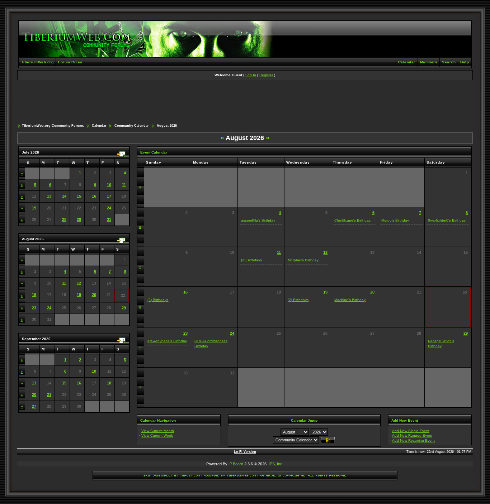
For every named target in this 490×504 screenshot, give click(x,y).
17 (109, 196)
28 (64, 219)
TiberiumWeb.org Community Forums (53, 125)
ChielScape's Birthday (352, 220)
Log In (250, 75)
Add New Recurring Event (413, 440)
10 (109, 185)
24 (109, 208)
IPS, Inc (275, 464)
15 (79, 196)
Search (449, 62)
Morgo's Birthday (395, 220)
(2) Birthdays (157, 300)
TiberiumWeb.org (37, 62)
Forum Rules (70, 62)
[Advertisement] (245, 102)
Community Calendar (131, 125)
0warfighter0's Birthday (447, 220)
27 (34, 406)
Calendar (406, 62)
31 (109, 219)
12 (79, 283)
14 (64, 196)
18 (109, 383)
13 (49, 196)
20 (94, 294)
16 (94, 196)
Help (464, 62)
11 (124, 185)
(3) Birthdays (251, 260)
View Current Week (157, 435)
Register (266, 75)
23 (34, 308)
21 (49, 394)
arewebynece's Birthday (167, 341)
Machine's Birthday (350, 300)
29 (79, 219)
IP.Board (235, 464)
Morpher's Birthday (303, 260)
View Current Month (157, 431)
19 (34, 208)
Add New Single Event (410, 431)
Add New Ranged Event (412, 435)
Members (429, 62)
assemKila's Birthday (258, 220)
